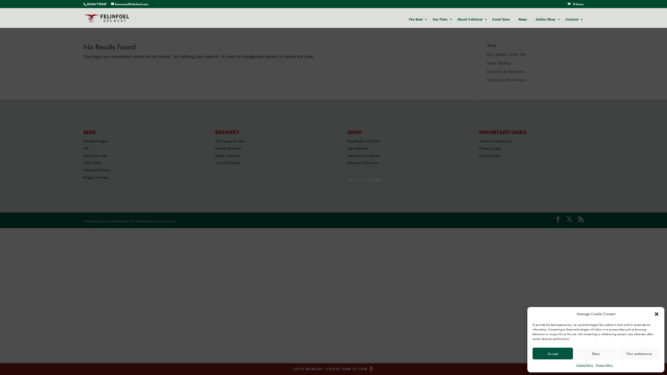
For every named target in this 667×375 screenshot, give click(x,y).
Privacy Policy (604, 365)
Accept (552, 353)
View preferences (639, 353)
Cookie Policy (584, 365)
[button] (656, 314)
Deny (596, 353)
